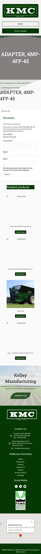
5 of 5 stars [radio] (15, 137)
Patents (20, 464)
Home (2, 83)
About (20, 459)
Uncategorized (9, 83)
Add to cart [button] (20, 232)
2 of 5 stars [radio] (7, 137)
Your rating (7, 134)
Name (5, 152)
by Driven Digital (23, 550)
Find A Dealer (20, 31)
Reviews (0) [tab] (5, 111)
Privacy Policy (20, 473)
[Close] (31, 521)
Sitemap (20, 475)
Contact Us (20, 467)
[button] (20, 535)
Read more (20, 274)
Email (5, 159)
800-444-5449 (25, 436)
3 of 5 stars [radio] (9, 137)
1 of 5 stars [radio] (4, 137)
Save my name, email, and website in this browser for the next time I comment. (17, 169)
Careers (20, 470)
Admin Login (20, 552)
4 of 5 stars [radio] (12, 137)
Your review (8, 141)
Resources (20, 462)
